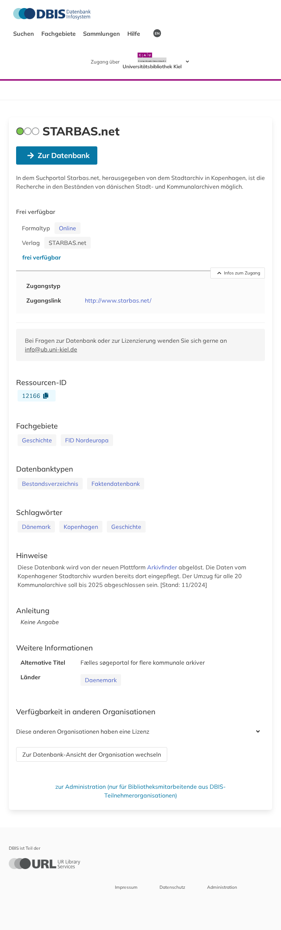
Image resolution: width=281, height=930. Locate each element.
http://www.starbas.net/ (118, 300)
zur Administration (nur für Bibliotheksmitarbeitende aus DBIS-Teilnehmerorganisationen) (140, 791)
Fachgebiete (59, 33)
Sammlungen (102, 33)
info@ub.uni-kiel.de (51, 349)
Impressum (126, 887)
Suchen (24, 33)
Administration (222, 887)
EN (157, 33)
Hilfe (134, 33)
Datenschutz (172, 887)
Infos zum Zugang (242, 273)
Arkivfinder (163, 567)
